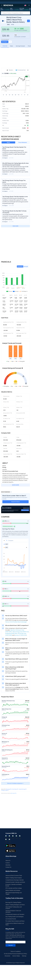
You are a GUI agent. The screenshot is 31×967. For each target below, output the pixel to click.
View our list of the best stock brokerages (16, 622)
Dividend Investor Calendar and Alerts (15, 882)
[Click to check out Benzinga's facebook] (6, 837)
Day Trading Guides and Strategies (15, 916)
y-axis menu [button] (28, 76)
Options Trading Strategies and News (15, 904)
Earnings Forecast (20, 46)
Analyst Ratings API (22, 789)
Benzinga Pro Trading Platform (13, 902)
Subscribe (10, 945)
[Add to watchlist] (28, 21)
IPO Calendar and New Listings (14, 888)
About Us (8, 860)
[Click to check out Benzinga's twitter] (16, 837)
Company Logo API (5, 790)
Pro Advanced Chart (22, 70)
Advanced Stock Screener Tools (14, 875)
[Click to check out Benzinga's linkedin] (13, 837)
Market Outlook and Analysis (13, 890)
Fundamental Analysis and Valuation (15, 914)
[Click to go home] (8, 5)
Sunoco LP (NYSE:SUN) (21, 635)
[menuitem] (3, 94)
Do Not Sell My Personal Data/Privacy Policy (15, 953)
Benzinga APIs (9, 789)
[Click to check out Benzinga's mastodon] (9, 841)
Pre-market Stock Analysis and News (15, 921)
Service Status (16, 956)
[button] (25, 5)
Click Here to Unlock (25, 510)
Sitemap (24, 956)
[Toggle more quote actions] (10, 42)
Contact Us (8, 867)
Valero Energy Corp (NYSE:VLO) (20, 632)
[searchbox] (16, 13)
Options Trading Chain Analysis (14, 877)
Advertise (8, 865)
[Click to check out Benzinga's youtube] (20, 837)
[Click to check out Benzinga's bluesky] (6, 841)
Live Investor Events (11, 918)
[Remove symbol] (26, 547)
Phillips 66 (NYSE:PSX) (11, 633)
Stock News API (15, 789)
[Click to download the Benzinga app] (11, 845)
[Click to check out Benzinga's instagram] (9, 837)
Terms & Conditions (16, 951)
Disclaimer (7, 956)
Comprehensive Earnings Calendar (15, 880)
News (11, 46)
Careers (8, 862)
